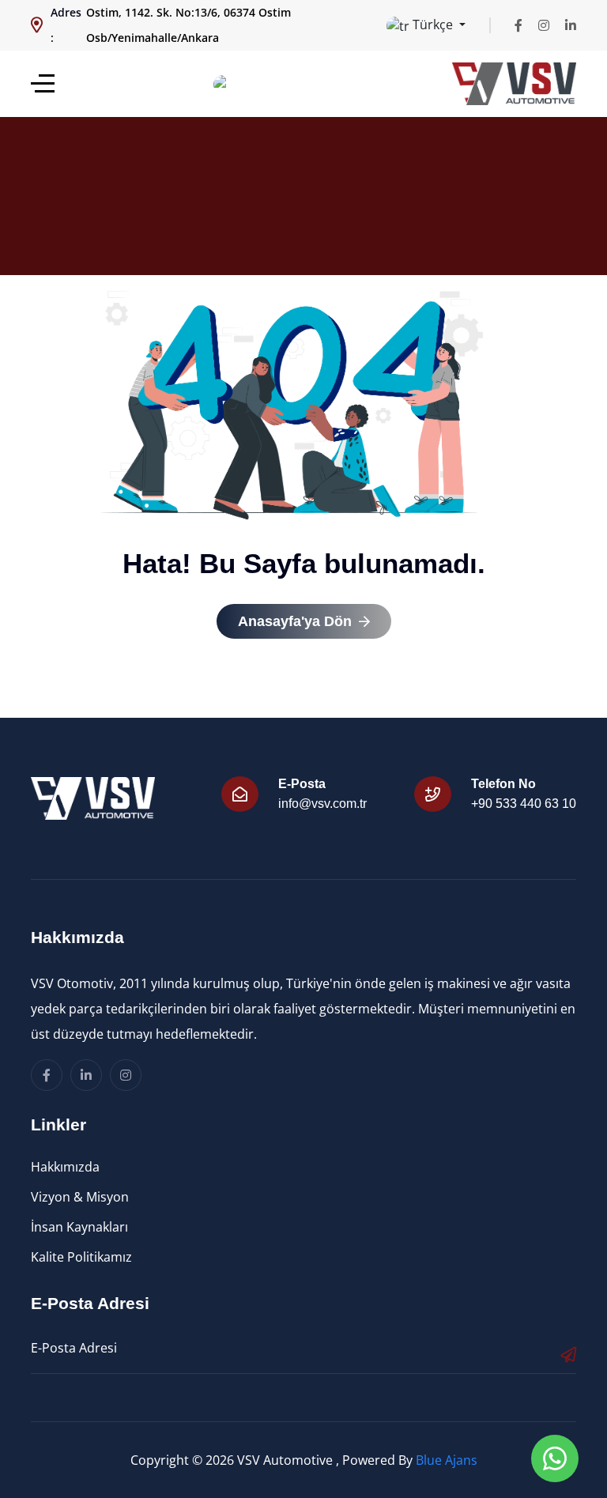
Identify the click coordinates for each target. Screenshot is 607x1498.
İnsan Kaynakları (79, 1227)
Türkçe (432, 24)
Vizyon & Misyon (80, 1197)
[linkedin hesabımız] (570, 25)
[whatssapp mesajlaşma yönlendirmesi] (555, 1458)
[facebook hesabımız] (518, 25)
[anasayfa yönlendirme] (43, 83)
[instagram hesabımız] (543, 25)
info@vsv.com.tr (322, 803)
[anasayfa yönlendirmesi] (514, 83)
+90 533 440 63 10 (523, 803)
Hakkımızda (65, 1166)
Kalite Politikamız (81, 1257)
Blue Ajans (446, 1460)
